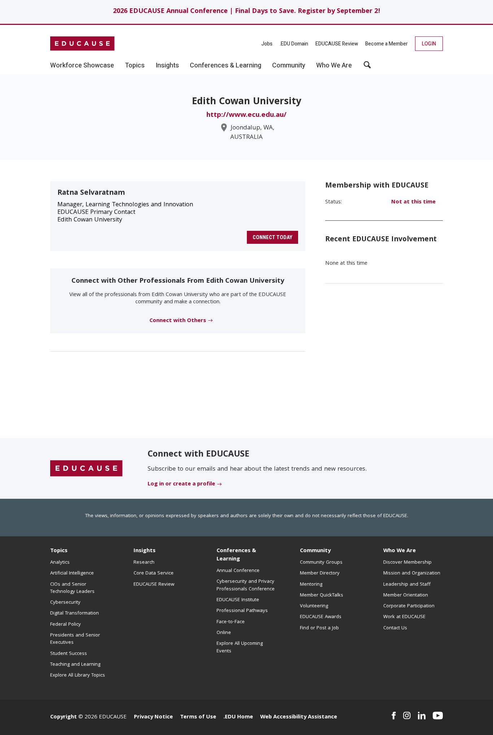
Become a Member (386, 44)
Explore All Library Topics (77, 675)
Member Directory (320, 573)
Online (224, 633)
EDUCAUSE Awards (320, 617)
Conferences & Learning (236, 555)
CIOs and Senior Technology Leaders (72, 588)
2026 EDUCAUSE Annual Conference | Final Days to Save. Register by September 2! (246, 11)
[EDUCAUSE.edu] (82, 43)
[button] (367, 67)
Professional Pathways (242, 611)
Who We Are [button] (334, 65)
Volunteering (314, 606)
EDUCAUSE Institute (238, 600)
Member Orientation (405, 595)
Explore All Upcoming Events (240, 647)
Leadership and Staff (407, 585)
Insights (145, 551)
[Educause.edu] (86, 469)
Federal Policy (65, 625)
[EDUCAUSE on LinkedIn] (422, 715)
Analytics (60, 563)
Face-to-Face (231, 622)
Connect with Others (177, 321)
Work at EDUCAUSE (404, 617)
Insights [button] (167, 65)
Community (315, 551)
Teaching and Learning (75, 665)
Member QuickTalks (321, 595)
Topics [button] (135, 65)
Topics (58, 551)
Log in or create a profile (181, 484)
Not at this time (413, 202)
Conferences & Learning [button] (225, 65)
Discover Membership (407, 563)
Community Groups (321, 563)
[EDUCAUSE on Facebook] (394, 715)
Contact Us (395, 628)
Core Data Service (154, 573)
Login (429, 44)
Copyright (63, 717)
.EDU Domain (294, 44)
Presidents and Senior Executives (75, 639)
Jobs (266, 44)
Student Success (68, 654)
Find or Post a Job (319, 628)
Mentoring (311, 585)
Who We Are (399, 551)
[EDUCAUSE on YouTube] (438, 715)
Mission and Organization (411, 573)
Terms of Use (198, 717)
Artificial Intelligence (72, 573)
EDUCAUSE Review (336, 44)
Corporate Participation (409, 606)
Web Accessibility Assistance (298, 717)
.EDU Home (238, 717)
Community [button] (288, 65)
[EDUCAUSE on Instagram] (407, 715)
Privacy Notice (153, 717)
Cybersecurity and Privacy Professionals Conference (246, 585)
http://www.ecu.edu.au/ (246, 115)
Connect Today (272, 237)
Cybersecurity (65, 603)
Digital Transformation (74, 613)
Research (144, 563)
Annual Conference (238, 571)
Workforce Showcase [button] (82, 65)
